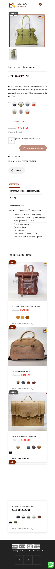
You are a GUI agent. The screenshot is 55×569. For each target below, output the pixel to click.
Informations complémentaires (25, 191)
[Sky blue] (27, 104)
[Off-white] (21, 111)
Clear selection (19, 122)
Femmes (32, 161)
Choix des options (20, 324)
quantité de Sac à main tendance (27, 139)
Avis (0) (13, 198)
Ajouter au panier (34, 148)
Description (14, 184)
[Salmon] (27, 111)
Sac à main (23, 161)
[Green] (21, 104)
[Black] (14, 104)
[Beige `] (14, 111)
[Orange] (34, 104)
